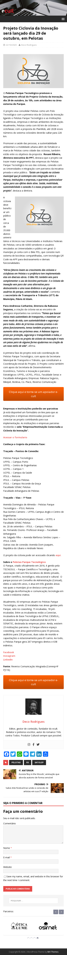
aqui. (58, 555)
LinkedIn (8, 659)
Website (7, 867)
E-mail (6, 857)
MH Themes (52, 951)
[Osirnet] (47, 926)
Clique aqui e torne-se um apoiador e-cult (33, 394)
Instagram (9, 655)
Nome (7, 848)
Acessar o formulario (15, 437)
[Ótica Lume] (19, 926)
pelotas (16, 762)
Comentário (9, 823)
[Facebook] (33, 744)
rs (27, 762)
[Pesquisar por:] (33, 900)
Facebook (8, 652)
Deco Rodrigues (29, 44)
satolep (39, 762)
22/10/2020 (11, 44)
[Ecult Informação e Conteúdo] (33, 13)
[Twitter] (38, 744)
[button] (62, 18)
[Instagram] (28, 744)
